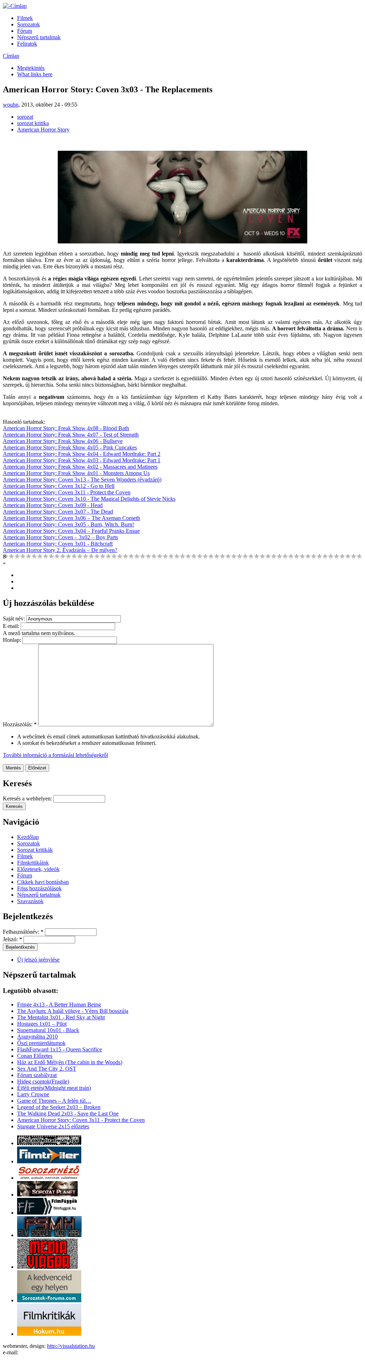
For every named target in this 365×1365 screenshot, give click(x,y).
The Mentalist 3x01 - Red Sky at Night (61, 1017)
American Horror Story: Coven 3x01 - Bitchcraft (58, 544)
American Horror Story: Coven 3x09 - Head (53, 505)
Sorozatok (28, 24)
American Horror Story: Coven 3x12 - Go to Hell (58, 486)
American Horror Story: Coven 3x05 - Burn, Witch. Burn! (68, 524)
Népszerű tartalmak (39, 37)
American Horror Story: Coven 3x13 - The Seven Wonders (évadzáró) (82, 480)
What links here (34, 74)
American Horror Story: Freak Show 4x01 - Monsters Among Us (76, 473)
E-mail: (12, 626)
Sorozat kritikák (35, 850)
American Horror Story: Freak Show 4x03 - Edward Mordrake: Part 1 (81, 460)
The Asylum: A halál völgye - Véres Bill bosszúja (72, 1011)
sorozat (25, 117)
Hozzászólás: (20, 724)
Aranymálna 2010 (37, 1037)
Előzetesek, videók (38, 869)
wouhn (11, 105)
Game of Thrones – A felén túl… (54, 1101)
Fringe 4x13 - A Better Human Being (59, 1004)
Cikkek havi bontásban (43, 882)
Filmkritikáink (33, 863)
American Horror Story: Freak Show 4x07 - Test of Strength (71, 435)
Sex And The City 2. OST (46, 1069)
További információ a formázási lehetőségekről (55, 755)
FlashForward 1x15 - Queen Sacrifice (59, 1049)
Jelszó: (12, 939)
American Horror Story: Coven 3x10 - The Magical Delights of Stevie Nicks (89, 499)
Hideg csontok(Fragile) (43, 1081)
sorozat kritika (33, 123)
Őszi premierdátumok (41, 1043)
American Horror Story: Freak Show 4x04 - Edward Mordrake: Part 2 (81, 454)
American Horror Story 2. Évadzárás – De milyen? (60, 550)
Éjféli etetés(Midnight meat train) (54, 1088)
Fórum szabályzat (37, 1075)
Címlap (11, 56)
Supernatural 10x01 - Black (48, 1030)
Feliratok (27, 44)
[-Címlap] (15, 6)
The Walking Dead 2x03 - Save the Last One (68, 1114)
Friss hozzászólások (39, 888)
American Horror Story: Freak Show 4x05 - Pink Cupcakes (70, 447)
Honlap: (12, 640)
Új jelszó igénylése (38, 960)
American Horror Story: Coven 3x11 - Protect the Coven (66, 492)
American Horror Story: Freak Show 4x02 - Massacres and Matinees (80, 467)
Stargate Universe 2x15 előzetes (53, 1126)
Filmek (25, 18)
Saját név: (14, 618)
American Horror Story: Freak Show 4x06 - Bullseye (63, 441)
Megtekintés (31, 68)
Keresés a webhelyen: (28, 798)
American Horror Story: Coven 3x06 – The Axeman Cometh (71, 518)
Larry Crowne (33, 1094)
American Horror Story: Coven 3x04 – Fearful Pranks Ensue (71, 531)
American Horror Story (43, 130)
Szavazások (30, 901)
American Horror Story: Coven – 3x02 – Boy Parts (60, 537)
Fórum (24, 31)
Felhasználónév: (23, 932)
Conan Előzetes (34, 1056)
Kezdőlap (28, 837)
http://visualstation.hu (71, 1346)
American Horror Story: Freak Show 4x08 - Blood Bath (66, 428)
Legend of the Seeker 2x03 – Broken (59, 1107)
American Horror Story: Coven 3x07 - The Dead (58, 512)
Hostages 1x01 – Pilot (42, 1024)
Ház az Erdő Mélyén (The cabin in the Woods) (69, 1062)
